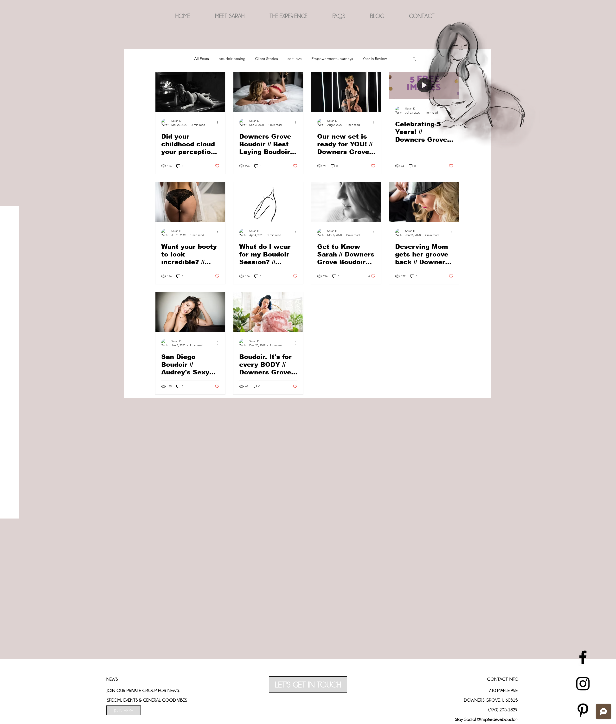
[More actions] (219, 122)
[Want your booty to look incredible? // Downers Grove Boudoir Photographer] (190, 202)
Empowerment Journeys (332, 58)
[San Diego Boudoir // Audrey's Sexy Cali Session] (190, 312)
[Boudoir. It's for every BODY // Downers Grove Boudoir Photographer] (268, 312)
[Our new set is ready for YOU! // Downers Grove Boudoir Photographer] (346, 92)
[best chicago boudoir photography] (583, 657)
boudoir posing (231, 58)
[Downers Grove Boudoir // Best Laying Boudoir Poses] (268, 92)
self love (295, 58)
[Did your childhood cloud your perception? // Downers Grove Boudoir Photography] (190, 92)
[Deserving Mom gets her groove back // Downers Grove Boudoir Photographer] (424, 202)
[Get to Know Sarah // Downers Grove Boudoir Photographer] (346, 202)
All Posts (201, 58)
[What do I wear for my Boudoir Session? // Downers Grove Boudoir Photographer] (268, 202)
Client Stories (266, 58)
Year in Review (375, 58)
